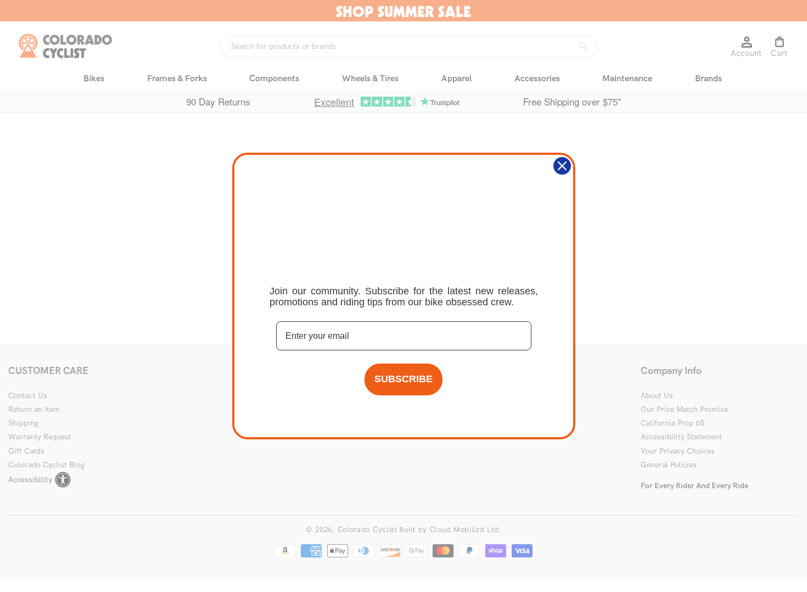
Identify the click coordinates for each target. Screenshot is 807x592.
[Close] (562, 166)
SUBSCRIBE (403, 378)
